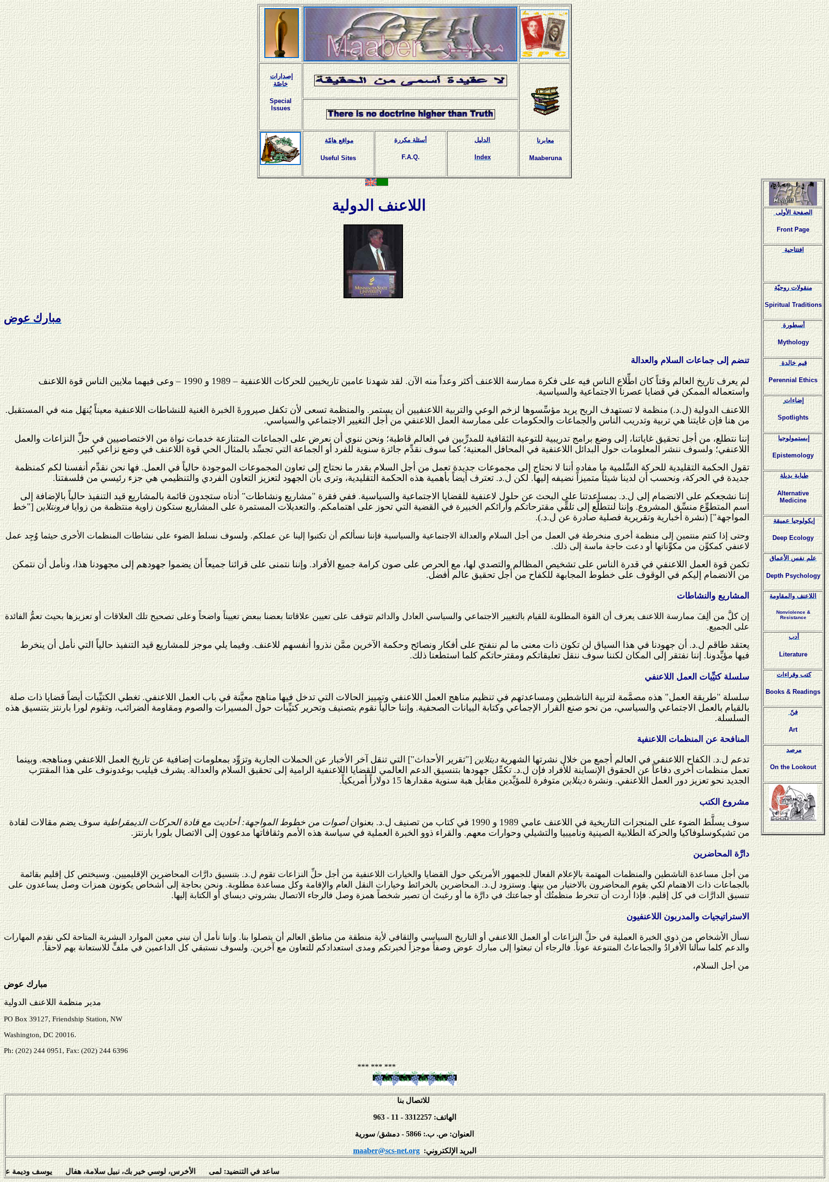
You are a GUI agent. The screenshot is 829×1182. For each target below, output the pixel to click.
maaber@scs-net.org (386, 1151)
